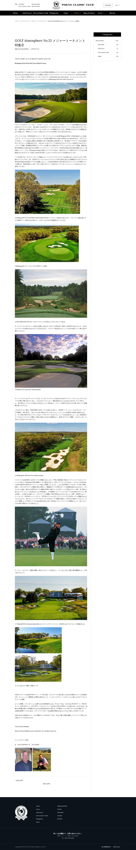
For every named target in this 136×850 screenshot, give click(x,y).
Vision (38, 809)
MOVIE (59, 809)
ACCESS (59, 815)
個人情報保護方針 (106, 846)
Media (108, 56)
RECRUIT (59, 819)
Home (17, 21)
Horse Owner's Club (42, 815)
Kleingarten (39, 819)
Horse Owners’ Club (108, 52)
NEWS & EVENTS (62, 806)
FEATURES (60, 812)
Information (108, 44)
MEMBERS (108, 5)
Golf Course (108, 48)
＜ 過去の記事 (19, 780)
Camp (37, 822)
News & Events (25, 21)
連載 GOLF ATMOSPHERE (39, 21)
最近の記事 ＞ (47, 783)
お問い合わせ (116, 846)
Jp (119, 5)
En (116, 5)
